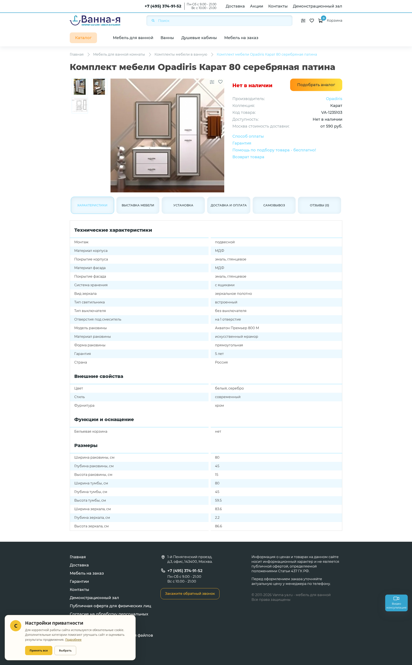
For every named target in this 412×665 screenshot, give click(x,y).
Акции (256, 6)
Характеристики (92, 205)
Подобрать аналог (316, 84)
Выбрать (65, 650)
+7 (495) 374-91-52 (163, 6)
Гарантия (241, 143)
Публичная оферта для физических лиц (110, 606)
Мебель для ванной (133, 37)
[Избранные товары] (311, 20)
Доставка (235, 6)
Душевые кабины (199, 37)
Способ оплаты (248, 136)
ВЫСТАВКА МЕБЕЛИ (138, 205)
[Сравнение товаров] (303, 20)
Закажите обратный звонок (190, 594)
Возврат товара (248, 157)
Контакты (278, 6)
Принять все (39, 650)
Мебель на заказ (241, 37)
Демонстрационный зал (317, 6)
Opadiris (334, 98)
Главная (78, 557)
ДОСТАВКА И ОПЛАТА (229, 205)
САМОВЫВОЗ (274, 205)
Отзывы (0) (319, 205)
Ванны (167, 37)
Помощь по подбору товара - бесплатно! (274, 150)
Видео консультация (396, 605)
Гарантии (79, 581)
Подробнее (73, 640)
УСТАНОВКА (183, 205)
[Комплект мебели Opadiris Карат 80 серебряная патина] (80, 87)
